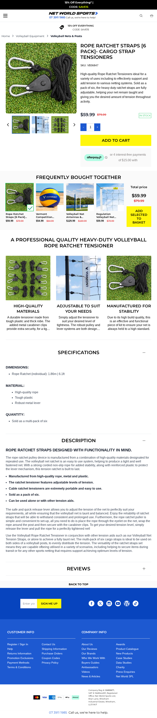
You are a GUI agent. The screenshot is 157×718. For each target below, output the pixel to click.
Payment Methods (18, 662)
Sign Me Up (49, 603)
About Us (87, 644)
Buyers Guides (90, 662)
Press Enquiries (125, 671)
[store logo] (73, 13)
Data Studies (124, 662)
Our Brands (89, 653)
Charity (120, 667)
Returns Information (19, 653)
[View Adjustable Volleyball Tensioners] (60, 125)
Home (6, 36)
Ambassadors (90, 667)
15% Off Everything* (78, 2)
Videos (86, 671)
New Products (124, 653)
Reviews (78, 568)
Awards (120, 644)
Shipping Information (54, 648)
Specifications (78, 352)
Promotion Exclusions (20, 658)
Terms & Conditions (19, 667)
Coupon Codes (51, 658)
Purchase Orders (52, 653)
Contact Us (48, 644)
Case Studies (124, 658)
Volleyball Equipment (30, 36)
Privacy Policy (50, 662)
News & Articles (91, 676)
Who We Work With (93, 658)
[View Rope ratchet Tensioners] (40, 125)
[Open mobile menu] (5, 16)
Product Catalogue (127, 648)
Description (78, 440)
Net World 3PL (125, 676)
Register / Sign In (17, 644)
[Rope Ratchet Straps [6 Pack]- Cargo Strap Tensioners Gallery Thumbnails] (41, 125)
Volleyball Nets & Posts (66, 36)
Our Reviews (89, 648)
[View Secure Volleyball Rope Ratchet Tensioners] (21, 125)
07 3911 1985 (58, 712)
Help (10, 648)
